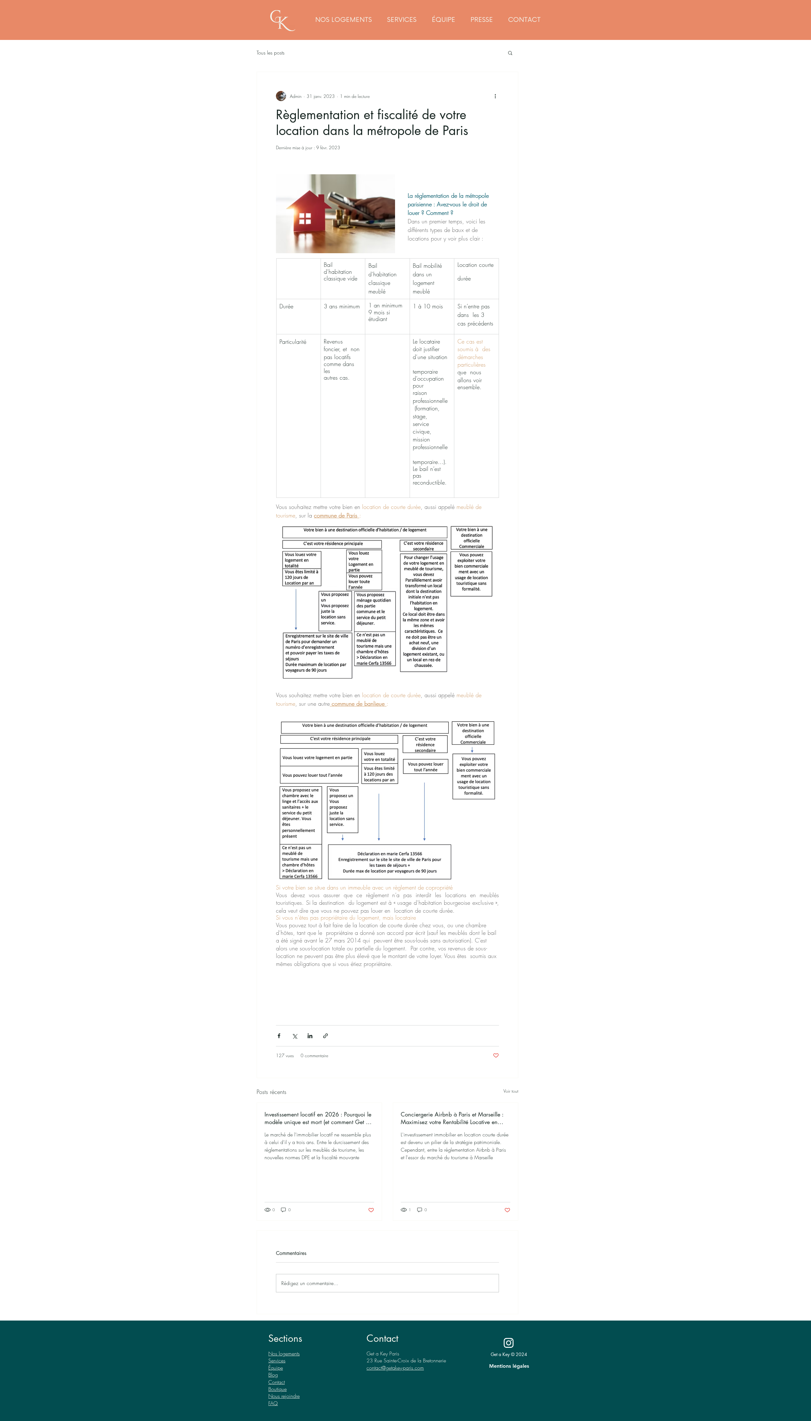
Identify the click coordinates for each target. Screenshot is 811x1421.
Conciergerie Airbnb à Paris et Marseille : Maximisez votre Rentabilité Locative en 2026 (452, 1118)
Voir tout (510, 1091)
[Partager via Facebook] (279, 1036)
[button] (402, 20)
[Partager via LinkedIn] (310, 1036)
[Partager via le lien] (325, 1036)
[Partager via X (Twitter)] (294, 1036)
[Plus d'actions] (495, 96)
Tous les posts (270, 52)
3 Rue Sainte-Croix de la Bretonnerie (408, 1360)
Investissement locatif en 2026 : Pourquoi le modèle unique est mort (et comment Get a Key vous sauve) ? (318, 1118)
